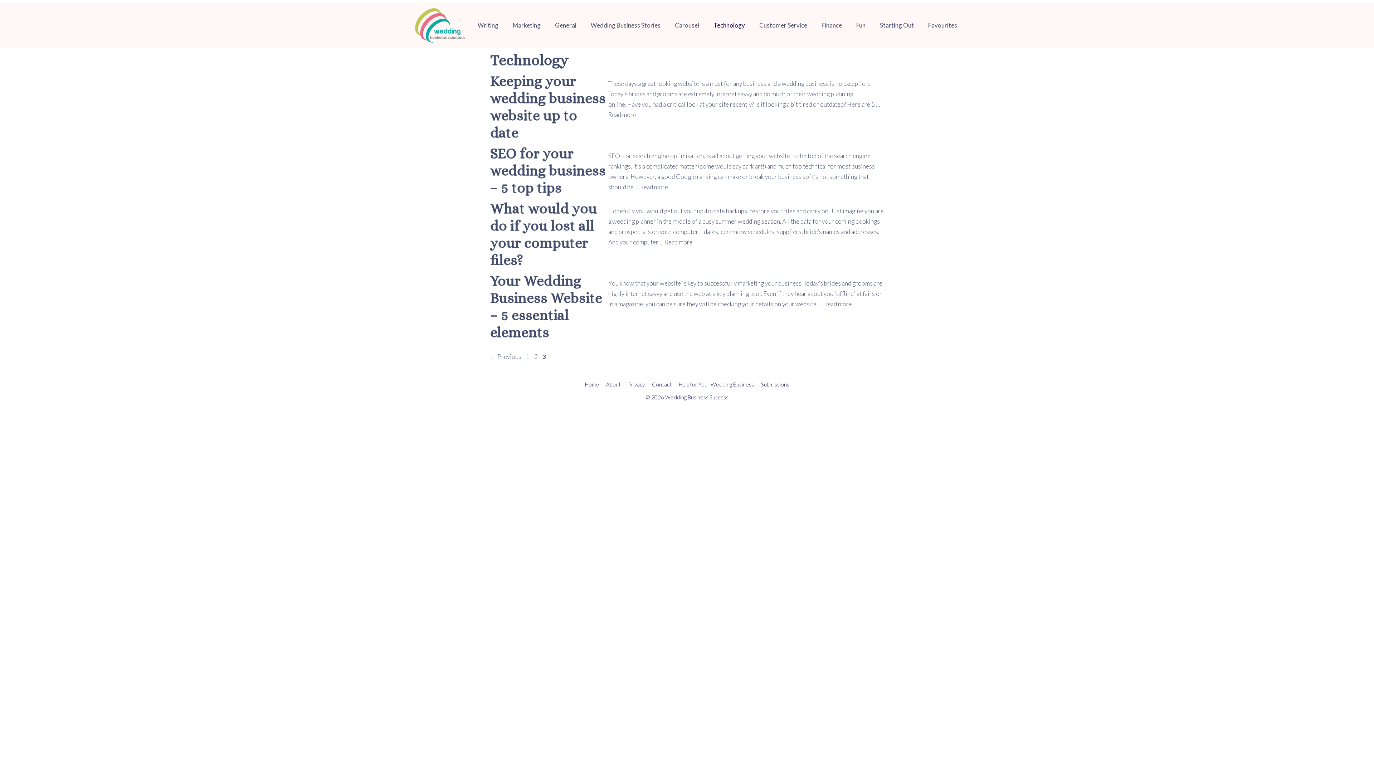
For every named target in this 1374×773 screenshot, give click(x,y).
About (613, 384)
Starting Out (897, 25)
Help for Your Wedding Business (716, 384)
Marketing (527, 25)
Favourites (942, 25)
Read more (622, 114)
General (565, 25)
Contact (662, 384)
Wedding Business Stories (626, 25)
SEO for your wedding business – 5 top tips (548, 170)
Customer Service (783, 25)
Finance (832, 25)
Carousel (687, 25)
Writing (488, 25)
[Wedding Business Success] (440, 25)
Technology (729, 25)
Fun (861, 25)
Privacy (636, 384)
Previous (505, 356)
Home (592, 384)
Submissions (775, 384)
